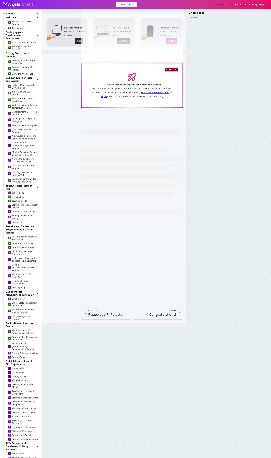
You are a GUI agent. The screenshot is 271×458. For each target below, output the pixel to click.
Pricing (253, 4)
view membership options (155, 92)
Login (262, 4)
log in (104, 96)
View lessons (240, 4)
